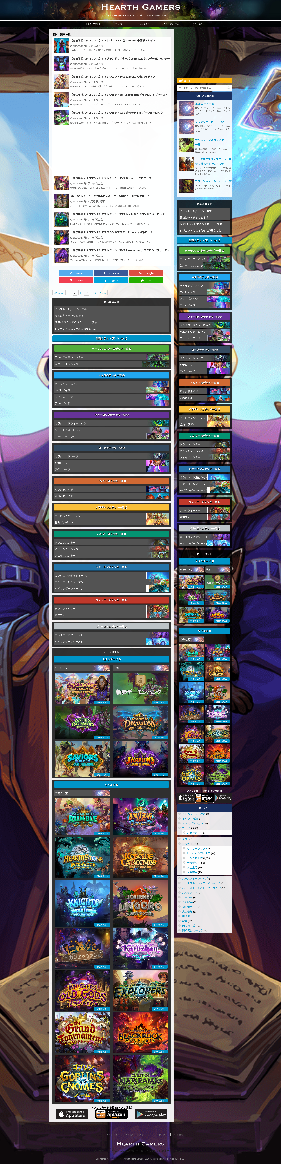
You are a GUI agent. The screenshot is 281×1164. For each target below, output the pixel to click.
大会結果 (192, 872)
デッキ (186, 844)
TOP (67, 24)
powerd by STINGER (176, 1158)
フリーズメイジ (64, 397)
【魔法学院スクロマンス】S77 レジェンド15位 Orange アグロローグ (110, 178)
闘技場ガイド (145, 24)
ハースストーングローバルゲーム (201, 883)
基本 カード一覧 (204, 104)
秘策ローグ (61, 463)
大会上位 (192, 867)
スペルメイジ (62, 390)
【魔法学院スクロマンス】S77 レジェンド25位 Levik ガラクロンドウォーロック (117, 214)
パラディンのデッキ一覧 (110, 507)
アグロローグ (62, 469)
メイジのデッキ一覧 (110, 375)
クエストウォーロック (68, 430)
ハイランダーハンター (68, 549)
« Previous (59, 292)
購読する (185, 80)
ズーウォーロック (65, 436)
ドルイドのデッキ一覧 (110, 481)
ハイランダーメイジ (66, 384)
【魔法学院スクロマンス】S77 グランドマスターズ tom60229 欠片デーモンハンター (120, 58)
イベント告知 (190, 818)
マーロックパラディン (67, 516)
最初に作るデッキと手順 (69, 315)
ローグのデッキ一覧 (110, 448)
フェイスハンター (65, 555)
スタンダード (110, 659)
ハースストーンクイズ (195, 878)
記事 (102, 201)
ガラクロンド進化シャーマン (72, 575)
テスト (186, 839)
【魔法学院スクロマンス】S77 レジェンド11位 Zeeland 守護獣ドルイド (112, 40)
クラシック (61, 668)
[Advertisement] (111, 151)
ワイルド (110, 784)
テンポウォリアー (65, 608)
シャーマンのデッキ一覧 (110, 567)
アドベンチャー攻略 (194, 814)
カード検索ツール (171, 24)
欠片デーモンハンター (68, 364)
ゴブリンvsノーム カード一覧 (213, 181)
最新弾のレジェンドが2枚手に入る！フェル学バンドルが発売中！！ (110, 196)
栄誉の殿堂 (61, 793)
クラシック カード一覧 (209, 122)
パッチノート (190, 893)
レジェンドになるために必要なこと (75, 329)
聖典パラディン (64, 522)
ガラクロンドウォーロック (70, 423)
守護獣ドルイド (64, 496)
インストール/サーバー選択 (71, 309)
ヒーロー (187, 897)
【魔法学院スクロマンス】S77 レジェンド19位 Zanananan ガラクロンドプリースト (120, 250)
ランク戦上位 (95, 46)
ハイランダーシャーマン (69, 588)
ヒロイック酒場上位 (198, 853)
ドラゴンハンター (65, 542)
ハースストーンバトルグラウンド (201, 888)
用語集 (186, 916)
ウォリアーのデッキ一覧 (110, 600)
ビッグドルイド (64, 489)
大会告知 (187, 911)
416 (94, 292)
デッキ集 (119, 24)
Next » (103, 292)
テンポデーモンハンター (69, 357)
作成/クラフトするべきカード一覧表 (76, 322)
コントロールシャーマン (69, 582)
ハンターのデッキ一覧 (110, 534)
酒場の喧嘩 (188, 926)
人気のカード (195, 833)
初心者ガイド (190, 907)
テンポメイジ (62, 403)
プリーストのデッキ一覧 (110, 626)
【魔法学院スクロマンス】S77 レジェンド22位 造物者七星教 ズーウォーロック (116, 113)
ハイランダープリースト (69, 641)
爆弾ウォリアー (64, 615)
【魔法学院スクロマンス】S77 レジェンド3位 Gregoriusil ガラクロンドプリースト (119, 94)
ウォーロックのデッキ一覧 (110, 415)
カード (186, 828)
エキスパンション (192, 823)
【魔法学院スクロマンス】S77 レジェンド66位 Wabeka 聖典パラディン (112, 76)
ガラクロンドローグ (66, 456)
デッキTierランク (93, 24)
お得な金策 (197, 24)
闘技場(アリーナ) (192, 930)
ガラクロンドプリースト (69, 635)
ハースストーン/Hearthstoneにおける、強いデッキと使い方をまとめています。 (140, 1151)
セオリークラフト (197, 848)
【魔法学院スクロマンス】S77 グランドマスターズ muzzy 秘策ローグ (111, 232)
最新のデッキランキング (110, 338)
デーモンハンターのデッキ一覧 (110, 349)
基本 (116, 668)
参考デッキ (193, 863)
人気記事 (93, 201)
